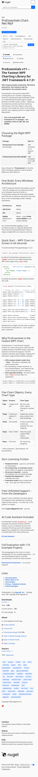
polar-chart (27, 680)
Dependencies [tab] (9, 58)
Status (5, 731)
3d (4, 677)
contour (28, 677)
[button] (31, 45)
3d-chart (10, 677)
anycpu (10, 662)
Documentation (11, 578)
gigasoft (6, 697)
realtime (20, 674)
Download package (10, 632)
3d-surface (19, 677)
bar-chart (24, 688)
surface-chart (16, 680)
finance (24, 682)
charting (6, 665)
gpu (12, 671)
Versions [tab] (7, 62)
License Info (8, 629)
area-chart (11, 691)
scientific (16, 682)
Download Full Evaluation (11, 563)
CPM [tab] (29, 36)
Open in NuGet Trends (11, 640)
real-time (28, 674)
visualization (17, 668)
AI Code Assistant (8, 536)
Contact (5, 722)
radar (15, 694)
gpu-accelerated (22, 671)
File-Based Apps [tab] (28, 39)
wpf (4, 662)
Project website (9, 625)
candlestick (15, 685)
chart (29, 662)
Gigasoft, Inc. (20, 592)
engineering (7, 688)
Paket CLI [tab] (5, 39)
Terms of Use (25, 765)
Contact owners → (7, 651)
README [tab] (7, 54)
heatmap (6, 680)
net (24, 662)
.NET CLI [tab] (5, 36)
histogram (6, 694)
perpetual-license (25, 694)
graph (13, 665)
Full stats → (5, 602)
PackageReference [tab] (20, 36)
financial (6, 685)
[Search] (33, 7)
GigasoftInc (10, 655)
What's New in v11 (12, 580)
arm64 (18, 662)
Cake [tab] (4, 41)
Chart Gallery (10, 582)
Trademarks (6, 769)
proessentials (16, 697)
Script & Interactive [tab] (16, 39)
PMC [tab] (11, 36)
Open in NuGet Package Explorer (15, 636)
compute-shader (8, 674)
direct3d (6, 671)
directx (26, 668)
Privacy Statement (23, 767)
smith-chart (7, 682)
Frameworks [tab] (18, 54)
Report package (9, 643)
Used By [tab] (20, 58)
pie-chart (30, 691)
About (17, 765)
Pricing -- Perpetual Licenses (15, 584)
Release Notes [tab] (19, 62)
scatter (16, 688)
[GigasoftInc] (3, 655)
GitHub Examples (11, 586)
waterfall (21, 691)
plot (19, 665)
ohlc (23, 685)
